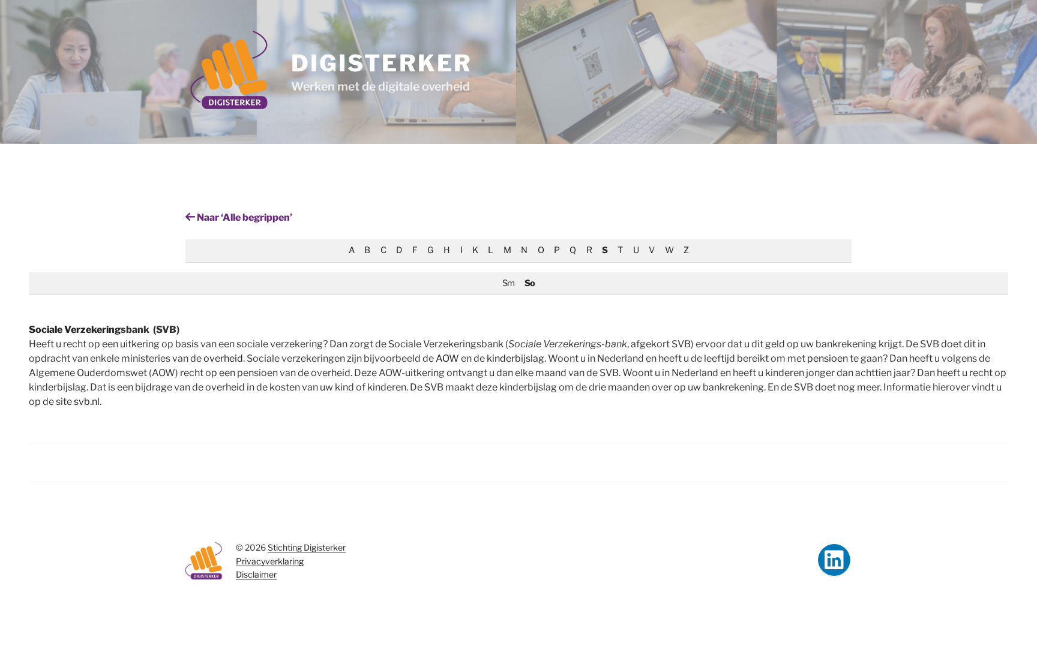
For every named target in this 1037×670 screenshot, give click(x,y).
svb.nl (87, 401)
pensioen (827, 358)
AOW (447, 358)
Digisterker (381, 63)
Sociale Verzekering (75, 329)
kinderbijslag (515, 358)
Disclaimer (256, 574)
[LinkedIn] (834, 560)
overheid (223, 358)
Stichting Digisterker (307, 547)
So (530, 283)
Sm (508, 283)
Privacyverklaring (270, 561)
